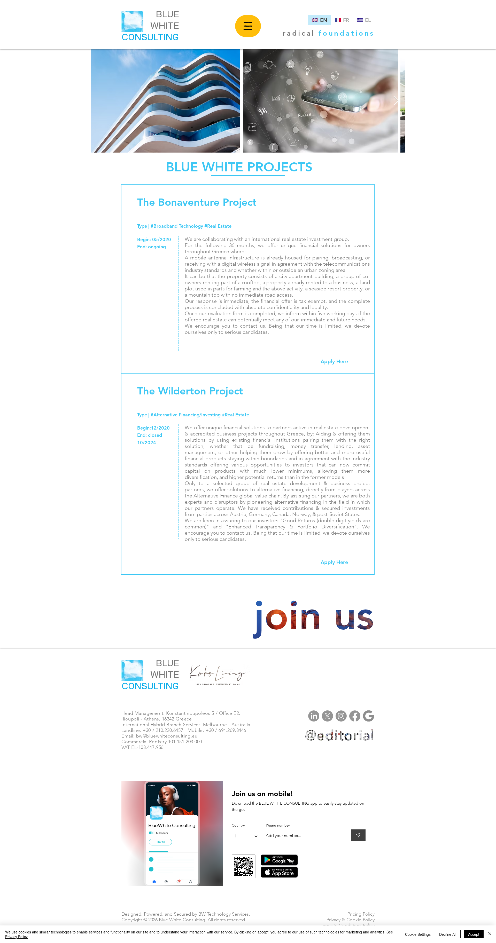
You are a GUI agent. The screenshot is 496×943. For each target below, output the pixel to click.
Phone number (278, 825)
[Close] (490, 934)
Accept (473, 934)
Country (238, 825)
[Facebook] (354, 716)
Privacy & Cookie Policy (350, 920)
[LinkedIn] (313, 716)
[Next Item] (396, 101)
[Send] (358, 835)
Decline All (447, 934)
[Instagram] (341, 716)
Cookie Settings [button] (418, 934)
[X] (327, 716)
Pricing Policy (360, 914)
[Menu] (248, 26)
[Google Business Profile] (368, 716)
